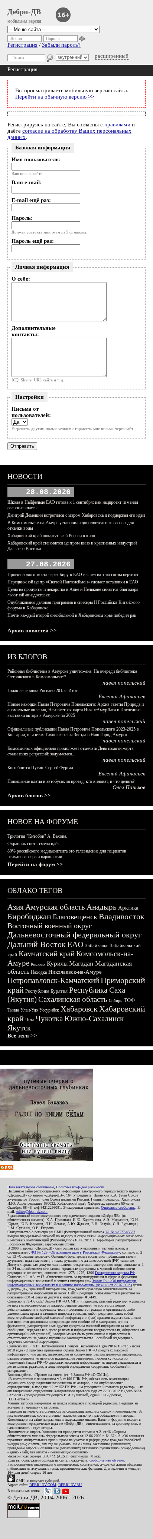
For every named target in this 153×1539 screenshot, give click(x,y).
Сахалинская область (72, 999)
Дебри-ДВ (24, 11)
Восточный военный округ (49, 925)
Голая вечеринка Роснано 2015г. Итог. (42, 690)
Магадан (81, 963)
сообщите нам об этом (106, 1460)
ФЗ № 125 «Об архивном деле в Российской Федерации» (75, 1252)
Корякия (38, 964)
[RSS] (6, 1168)
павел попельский (124, 683)
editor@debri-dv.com (32, 1211)
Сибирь (115, 1000)
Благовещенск (75, 917)
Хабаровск (79, 1008)
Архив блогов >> (29, 795)
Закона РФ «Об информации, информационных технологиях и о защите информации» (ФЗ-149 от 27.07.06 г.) (72, 1283)
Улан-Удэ (29, 1010)
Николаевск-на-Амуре (75, 972)
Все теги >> (22, 1036)
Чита (29, 1019)
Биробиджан (29, 916)
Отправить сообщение (118, 1207)
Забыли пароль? (61, 45)
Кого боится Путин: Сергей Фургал (40, 767)
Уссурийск (49, 1010)
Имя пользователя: (36, 159)
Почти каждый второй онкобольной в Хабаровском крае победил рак (71, 615)
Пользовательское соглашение (30, 1187)
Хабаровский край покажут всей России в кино (51, 535)
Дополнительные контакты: (34, 331)
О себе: (21, 279)
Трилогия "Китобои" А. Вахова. (37, 836)
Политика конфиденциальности (80, 1187)
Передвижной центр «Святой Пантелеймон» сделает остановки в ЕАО (72, 582)
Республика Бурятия (46, 991)
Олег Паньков (129, 787)
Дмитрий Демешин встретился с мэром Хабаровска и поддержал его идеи (76, 515)
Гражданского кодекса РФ (115, 1273)
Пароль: (22, 218)
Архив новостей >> (32, 630)
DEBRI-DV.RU (70, 1485)
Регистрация (22, 45)
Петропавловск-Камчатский (53, 980)
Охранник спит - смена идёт (33, 843)
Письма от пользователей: (31, 412)
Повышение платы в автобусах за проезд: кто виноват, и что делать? (70, 781)
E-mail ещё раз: (31, 200)
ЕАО (75, 944)
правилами (117, 125)
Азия (15, 907)
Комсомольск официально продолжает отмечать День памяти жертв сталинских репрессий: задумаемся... (70, 751)
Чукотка (49, 1018)
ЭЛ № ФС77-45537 (120, 1232)
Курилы (57, 963)
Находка (39, 972)
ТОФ (129, 1000)
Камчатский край (47, 953)
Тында (13, 1010)
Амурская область (55, 907)
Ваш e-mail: (27, 182)
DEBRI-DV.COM (42, 1485)
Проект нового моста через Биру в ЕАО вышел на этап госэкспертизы (72, 574)
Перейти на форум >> (35, 864)
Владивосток (121, 916)
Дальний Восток (36, 944)
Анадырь (102, 907)
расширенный (111, 56)
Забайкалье (96, 945)
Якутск (19, 1027)
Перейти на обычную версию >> (54, 97)
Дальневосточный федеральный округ (74, 934)
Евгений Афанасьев (122, 696)
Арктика (128, 908)
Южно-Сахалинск (94, 1018)
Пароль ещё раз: (33, 241)
